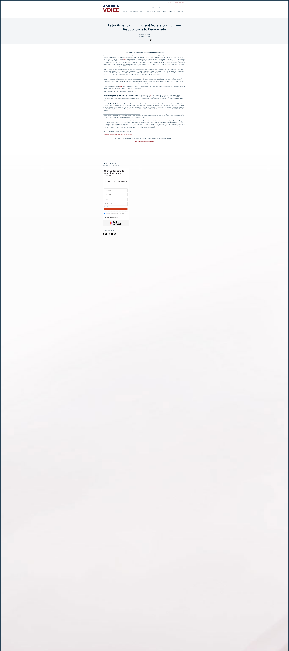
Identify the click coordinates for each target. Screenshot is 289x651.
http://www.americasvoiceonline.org (144, 141)
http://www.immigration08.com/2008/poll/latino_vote (117, 134)
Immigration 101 (151, 11)
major (140, 56)
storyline (144, 56)
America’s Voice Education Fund (172, 11)
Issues (142, 11)
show (150, 95)
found (124, 59)
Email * (106, 198)
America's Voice (176, 2)
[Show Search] (186, 11)
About (125, 11)
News (159, 11)
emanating (150, 56)
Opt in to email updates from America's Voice (115, 213)
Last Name (107, 193)
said (120, 86)
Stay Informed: (156, 7)
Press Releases (134, 11)
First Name (108, 189)
